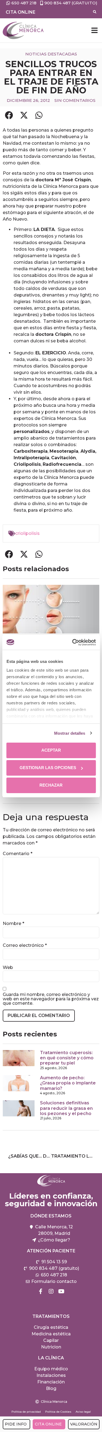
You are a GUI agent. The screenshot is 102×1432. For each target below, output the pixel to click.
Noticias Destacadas (51, 54)
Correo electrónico (25, 945)
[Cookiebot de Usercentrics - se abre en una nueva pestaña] (73, 642)
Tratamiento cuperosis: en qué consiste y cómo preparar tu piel (67, 1058)
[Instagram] (51, 1291)
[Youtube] (61, 1291)
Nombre (13, 923)
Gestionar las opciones (48, 767)
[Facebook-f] (41, 1291)
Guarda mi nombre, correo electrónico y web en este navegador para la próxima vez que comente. (51, 999)
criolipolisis (27, 533)
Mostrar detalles (69, 733)
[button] (94, 30)
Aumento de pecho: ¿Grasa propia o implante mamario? (68, 1083)
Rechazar (51, 785)
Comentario (17, 854)
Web (8, 967)
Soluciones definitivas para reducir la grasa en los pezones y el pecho (66, 1108)
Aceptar (51, 750)
